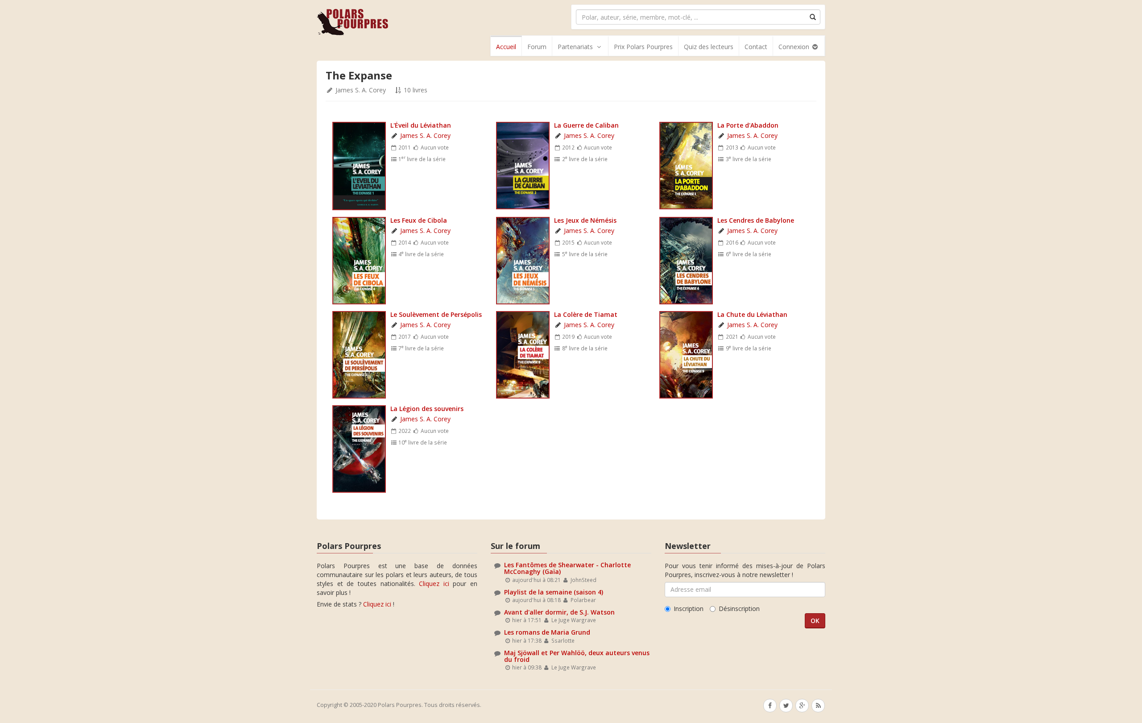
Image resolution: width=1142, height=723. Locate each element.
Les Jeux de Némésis (585, 220)
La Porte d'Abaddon (747, 125)
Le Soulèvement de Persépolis (436, 314)
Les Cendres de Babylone (755, 220)
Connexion (794, 46)
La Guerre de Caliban (586, 125)
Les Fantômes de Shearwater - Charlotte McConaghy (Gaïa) (567, 568)
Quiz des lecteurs (708, 46)
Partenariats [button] (575, 46)
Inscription (688, 608)
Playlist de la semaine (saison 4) (553, 592)
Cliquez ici (434, 583)
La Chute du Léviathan (752, 314)
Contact (756, 46)
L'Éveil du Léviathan (420, 125)
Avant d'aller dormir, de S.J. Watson (559, 612)
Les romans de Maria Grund (547, 632)
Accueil (506, 46)
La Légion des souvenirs (426, 408)
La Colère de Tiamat (585, 314)
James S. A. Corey (360, 90)
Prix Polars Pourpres (643, 46)
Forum (536, 46)
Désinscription (739, 608)
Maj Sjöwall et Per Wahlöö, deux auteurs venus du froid (577, 656)
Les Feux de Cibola (418, 220)
